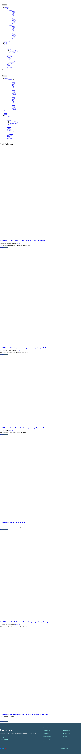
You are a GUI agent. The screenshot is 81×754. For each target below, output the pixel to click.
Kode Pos (9, 58)
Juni (13, 16)
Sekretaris (11, 63)
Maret (13, 13)
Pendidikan (9, 59)
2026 (10, 10)
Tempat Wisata (10, 48)
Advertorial (9, 64)
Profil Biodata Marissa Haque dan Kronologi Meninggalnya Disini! (22, 428)
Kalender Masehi (46, 730)
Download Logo (12, 50)
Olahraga (9, 55)
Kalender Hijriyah (47, 736)
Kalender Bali (46, 733)
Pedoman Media (66, 730)
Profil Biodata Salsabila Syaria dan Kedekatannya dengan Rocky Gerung (24, 622)
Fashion (8, 57)
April (13, 14)
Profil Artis (9, 54)
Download (9, 49)
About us (65, 727)
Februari (13, 12)
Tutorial (8, 66)
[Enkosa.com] (7, 3)
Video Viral (9, 67)
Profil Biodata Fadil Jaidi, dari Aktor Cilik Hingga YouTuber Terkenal (23, 240)
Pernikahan (9, 47)
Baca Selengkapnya (4, 247)
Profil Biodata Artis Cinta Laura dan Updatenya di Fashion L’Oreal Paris (24, 714)
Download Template (13, 51)
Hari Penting (6, 41)
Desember (14, 23)
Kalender (6, 7)
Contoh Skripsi (12, 61)
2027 (10, 25)
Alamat (8, 65)
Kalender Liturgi (46, 738)
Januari (13, 11)
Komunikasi (11, 62)
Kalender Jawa (10, 8)
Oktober (13, 21)
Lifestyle (8, 45)
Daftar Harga (9, 56)
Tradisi (5, 40)
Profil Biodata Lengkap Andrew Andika (13, 522)
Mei (13, 15)
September (14, 20)
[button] (8, 7)
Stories (5, 42)
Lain (5, 44)
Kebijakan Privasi (66, 733)
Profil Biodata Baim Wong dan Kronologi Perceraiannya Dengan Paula (23, 348)
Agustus (13, 19)
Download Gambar (13, 52)
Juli (12, 18)
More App (45, 741)
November (14, 22)
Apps (5, 43)
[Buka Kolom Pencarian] (3, 70)
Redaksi (65, 736)
